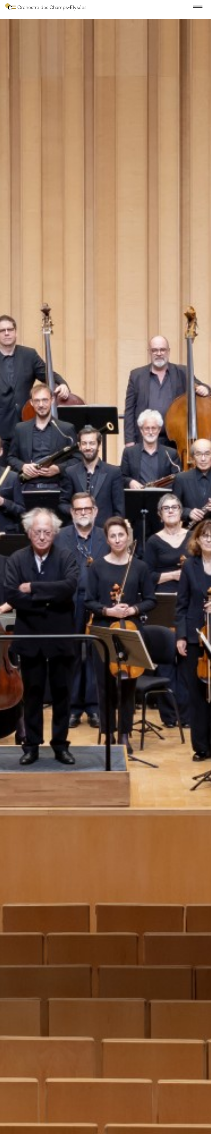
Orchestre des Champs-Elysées (52, 7)
